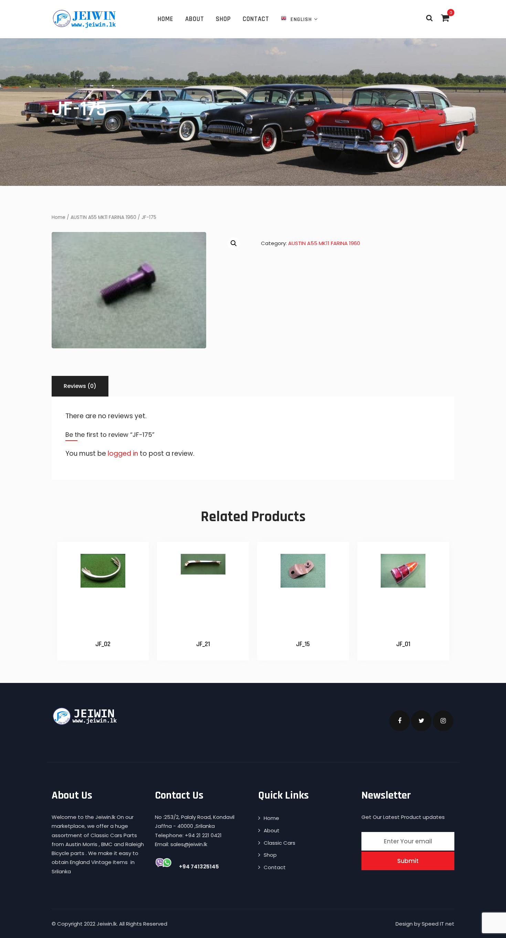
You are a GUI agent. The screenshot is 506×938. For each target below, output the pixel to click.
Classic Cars (279, 842)
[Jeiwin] (85, 18)
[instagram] (443, 720)
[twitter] (421, 720)
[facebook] (399, 720)
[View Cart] (445, 18)
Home (165, 19)
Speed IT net (438, 923)
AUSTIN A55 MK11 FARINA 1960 (103, 217)
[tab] (80, 386)
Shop (223, 19)
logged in (123, 453)
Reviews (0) (80, 386)
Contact (256, 19)
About (194, 19)
